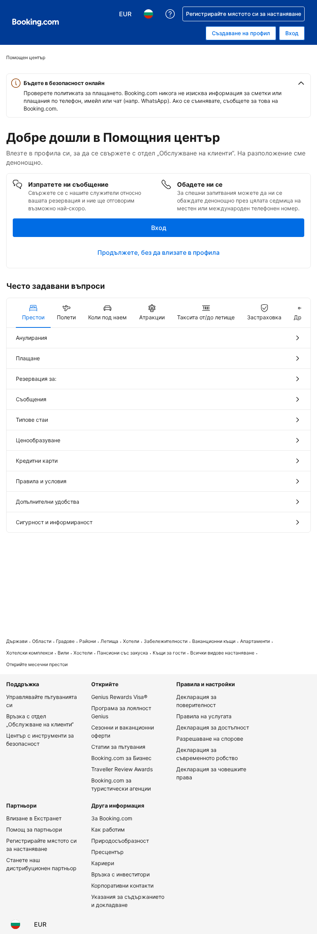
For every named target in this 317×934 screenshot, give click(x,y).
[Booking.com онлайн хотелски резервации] (35, 22)
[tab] (33, 312)
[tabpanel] (158, 430)
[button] (158, 83)
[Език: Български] (15, 924)
